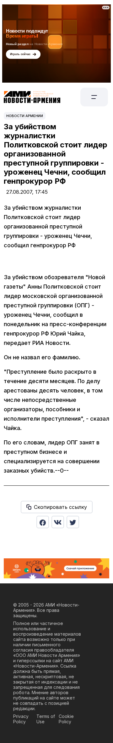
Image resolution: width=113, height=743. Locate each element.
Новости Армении (24, 116)
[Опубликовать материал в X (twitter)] (72, 522)
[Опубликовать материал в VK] (58, 522)
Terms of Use (45, 719)
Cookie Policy (66, 719)
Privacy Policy (21, 719)
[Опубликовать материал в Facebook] (43, 522)
